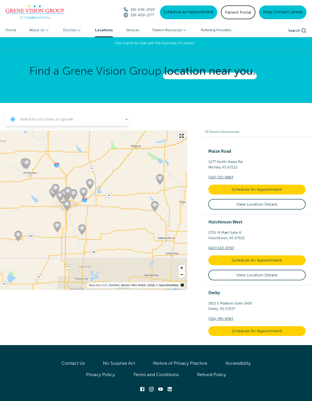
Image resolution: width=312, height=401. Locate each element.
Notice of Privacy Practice (180, 363)
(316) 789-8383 (220, 319)
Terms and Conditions (156, 374)
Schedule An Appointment (257, 189)
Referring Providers (216, 30)
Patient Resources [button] (167, 30)
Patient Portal (238, 12)
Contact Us (73, 363)
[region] (93, 210)
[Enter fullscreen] (181, 136)
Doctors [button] (70, 30)
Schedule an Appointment (189, 11)
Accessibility (238, 363)
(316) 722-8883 (220, 177)
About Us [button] (37, 30)
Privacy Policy (100, 374)
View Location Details (257, 204)
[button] (12, 119)
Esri (105, 285)
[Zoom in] (181, 268)
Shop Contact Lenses (283, 11)
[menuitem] (39, 30)
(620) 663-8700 (221, 248)
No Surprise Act (119, 363)
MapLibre (95, 285)
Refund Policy (211, 374)
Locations (104, 30)
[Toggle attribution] (182, 285)
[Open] (126, 119)
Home (10, 30)
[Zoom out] (181, 274)
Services (132, 30)
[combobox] (67, 119)
